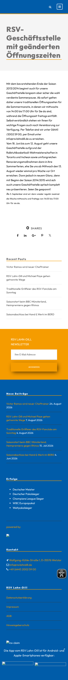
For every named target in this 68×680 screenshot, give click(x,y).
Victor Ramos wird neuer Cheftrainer (27, 267)
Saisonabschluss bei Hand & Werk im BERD (30, 314)
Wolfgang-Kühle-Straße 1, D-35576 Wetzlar (35, 560)
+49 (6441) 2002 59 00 (22, 569)
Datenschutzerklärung (19, 597)
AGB (9, 616)
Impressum (12, 606)
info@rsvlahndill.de (21, 565)
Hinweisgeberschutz (17, 625)
